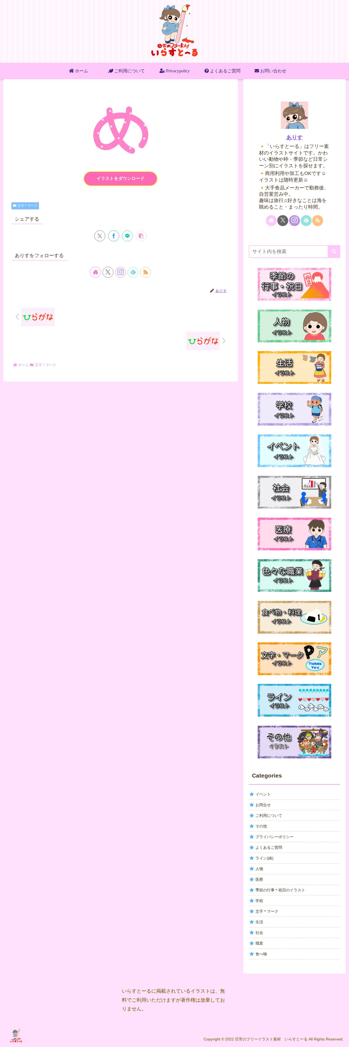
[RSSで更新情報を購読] (145, 272)
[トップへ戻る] (340, 1038)
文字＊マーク (27, 205)
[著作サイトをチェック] (95, 272)
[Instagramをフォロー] (120, 272)
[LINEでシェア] (127, 235)
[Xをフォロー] (108, 272)
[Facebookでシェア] (113, 235)
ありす (294, 137)
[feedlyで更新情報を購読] (133, 272)
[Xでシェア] (99, 235)
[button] (141, 235)
